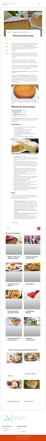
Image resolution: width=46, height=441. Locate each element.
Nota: (14, 115)
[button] (39, 3)
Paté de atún (10, 375)
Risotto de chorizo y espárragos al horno (13, 311)
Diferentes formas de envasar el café (31, 257)
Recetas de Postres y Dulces (19, 32)
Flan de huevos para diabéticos (13, 284)
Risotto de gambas (29, 401)
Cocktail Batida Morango (30, 311)
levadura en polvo (31, 133)
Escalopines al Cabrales (30, 373)
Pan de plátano (30, 284)
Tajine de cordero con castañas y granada (13, 257)
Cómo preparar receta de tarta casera (19, 114)
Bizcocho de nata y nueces (14, 401)
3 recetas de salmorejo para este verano (13, 339)
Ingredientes (16, 113)
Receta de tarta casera (17, 111)
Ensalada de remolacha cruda (30, 339)
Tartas (27, 32)
